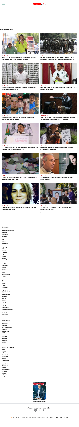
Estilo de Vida (5, 375)
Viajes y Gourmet (6, 274)
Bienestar (4, 373)
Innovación (4, 329)
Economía (4, 232)
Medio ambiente (6, 320)
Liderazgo (4, 340)
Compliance (12, 423)
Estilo (3, 293)
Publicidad (4, 423)
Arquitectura (5, 313)
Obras (3, 238)
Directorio (42, 423)
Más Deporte (5, 356)
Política (4, 247)
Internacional (5, 234)
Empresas (4, 229)
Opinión (4, 258)
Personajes (4, 371)
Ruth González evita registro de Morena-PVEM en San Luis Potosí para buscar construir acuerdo (19, 58)
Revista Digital (5, 360)
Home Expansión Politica (8, 230)
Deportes (4, 296)
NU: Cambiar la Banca (39, 402)
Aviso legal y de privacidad (23, 423)
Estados (5, 55)
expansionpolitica (39, 410)
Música (3, 300)
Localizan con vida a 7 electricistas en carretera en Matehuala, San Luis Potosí (18, 118)
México (42, 55)
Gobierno (4, 249)
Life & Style (6, 291)
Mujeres (4, 242)
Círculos (4, 269)
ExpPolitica (35, 410)
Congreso (44, 115)
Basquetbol (5, 355)
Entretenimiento (6, 294)
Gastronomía (5, 366)
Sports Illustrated (8, 347)
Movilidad (4, 325)
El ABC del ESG (5, 331)
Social (3, 322)
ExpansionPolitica (43, 410)
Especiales (4, 344)
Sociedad (4, 260)
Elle (3, 280)
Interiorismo (5, 315)
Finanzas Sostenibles (7, 327)
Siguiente (39, 212)
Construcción (5, 307)
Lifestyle (4, 358)
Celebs (3, 285)
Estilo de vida (5, 287)
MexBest (5, 364)
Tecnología (4, 236)
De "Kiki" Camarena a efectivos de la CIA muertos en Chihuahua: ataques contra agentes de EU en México (57, 58)
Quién (4, 263)
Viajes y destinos (6, 369)
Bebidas (4, 367)
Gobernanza (5, 324)
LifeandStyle (5, 243)
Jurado (3, 377)
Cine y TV (4, 298)
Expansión (5, 227)
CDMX (4, 175)
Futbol (3, 349)
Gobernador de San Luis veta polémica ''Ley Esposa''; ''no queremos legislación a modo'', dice (20, 148)
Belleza (3, 273)
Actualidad (4, 338)
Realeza (4, 267)
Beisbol (4, 351)
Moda (3, 271)
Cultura (3, 276)
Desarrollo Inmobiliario (7, 309)
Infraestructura (5, 311)
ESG (3, 240)
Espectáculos (5, 265)
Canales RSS (34, 423)
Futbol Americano (6, 353)
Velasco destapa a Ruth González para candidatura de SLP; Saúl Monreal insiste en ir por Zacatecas (57, 118)
